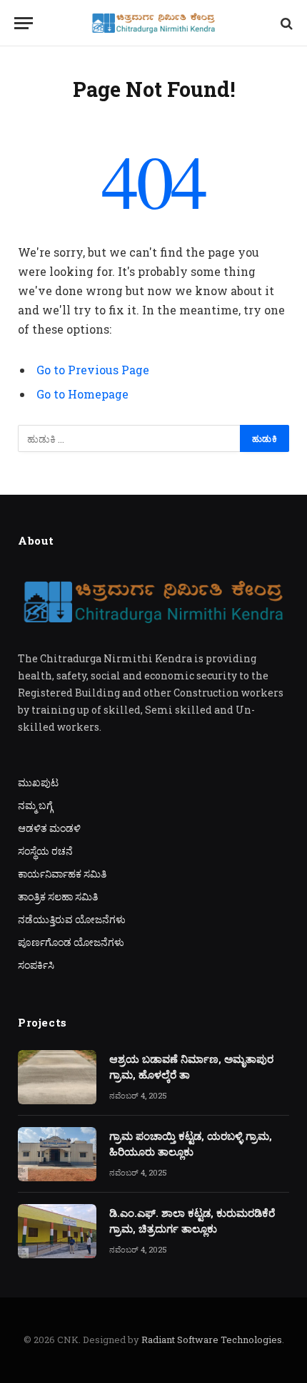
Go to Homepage (82, 393)
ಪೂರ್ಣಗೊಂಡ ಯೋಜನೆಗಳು (71, 942)
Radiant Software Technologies (211, 1339)
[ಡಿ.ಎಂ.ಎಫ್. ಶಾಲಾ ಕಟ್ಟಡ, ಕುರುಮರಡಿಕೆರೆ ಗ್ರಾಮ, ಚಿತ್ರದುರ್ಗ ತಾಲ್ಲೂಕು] (57, 1231)
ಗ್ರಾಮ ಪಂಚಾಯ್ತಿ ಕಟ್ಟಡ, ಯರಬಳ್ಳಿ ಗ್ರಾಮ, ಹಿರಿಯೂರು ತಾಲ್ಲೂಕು (190, 1143)
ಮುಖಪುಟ (38, 782)
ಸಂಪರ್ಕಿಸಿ (36, 965)
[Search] (285, 23)
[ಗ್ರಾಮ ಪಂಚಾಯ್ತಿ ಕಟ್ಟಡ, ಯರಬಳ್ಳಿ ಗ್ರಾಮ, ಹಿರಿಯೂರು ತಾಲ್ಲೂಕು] (57, 1154)
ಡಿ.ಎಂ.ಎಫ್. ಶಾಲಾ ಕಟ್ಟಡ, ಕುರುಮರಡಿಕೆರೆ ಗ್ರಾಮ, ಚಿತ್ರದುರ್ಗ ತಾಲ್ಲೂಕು (192, 1220)
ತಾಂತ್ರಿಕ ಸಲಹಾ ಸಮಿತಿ (58, 896)
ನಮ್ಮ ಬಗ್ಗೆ (35, 805)
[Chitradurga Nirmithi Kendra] (153, 23)
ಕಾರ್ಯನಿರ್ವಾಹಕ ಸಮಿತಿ (62, 873)
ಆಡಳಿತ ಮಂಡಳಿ (49, 828)
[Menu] (23, 23)
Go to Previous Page (92, 369)
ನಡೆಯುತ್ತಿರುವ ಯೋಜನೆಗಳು (72, 919)
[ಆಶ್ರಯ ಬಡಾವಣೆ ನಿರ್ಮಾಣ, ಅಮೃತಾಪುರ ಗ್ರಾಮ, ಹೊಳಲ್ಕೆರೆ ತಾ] (57, 1077)
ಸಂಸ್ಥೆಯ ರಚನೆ (45, 851)
